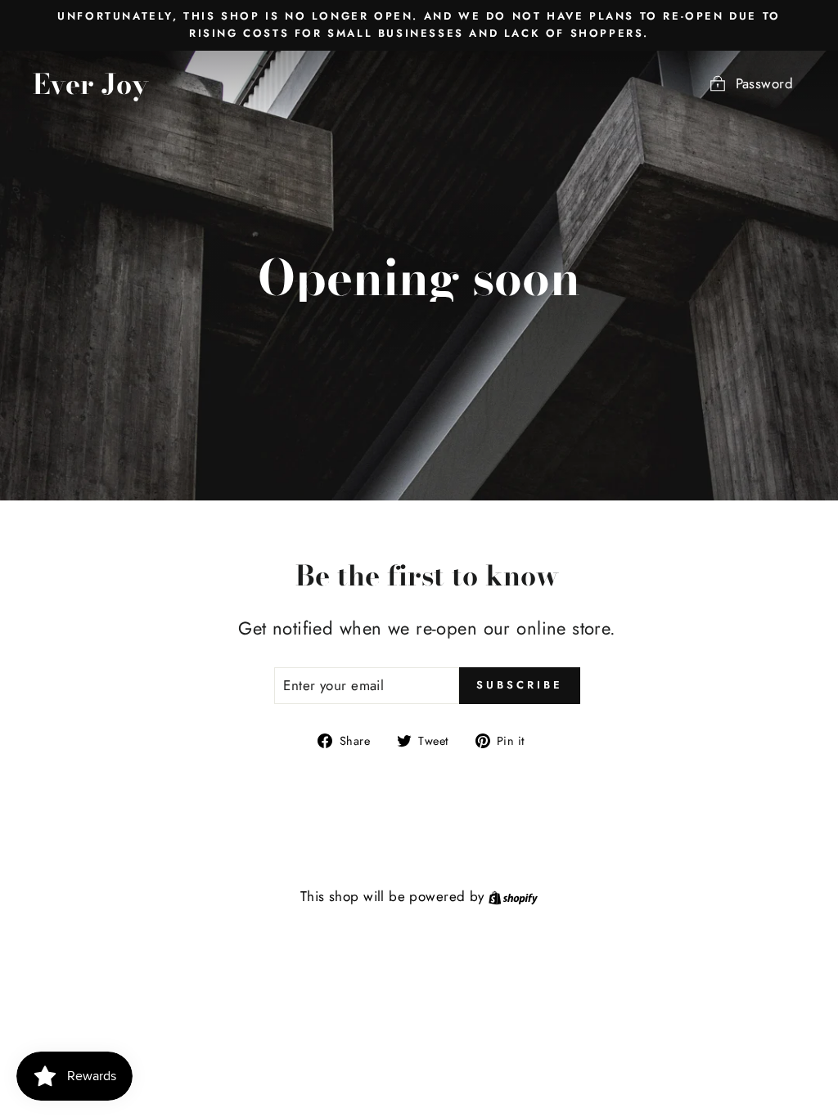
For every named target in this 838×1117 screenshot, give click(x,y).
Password (764, 83)
